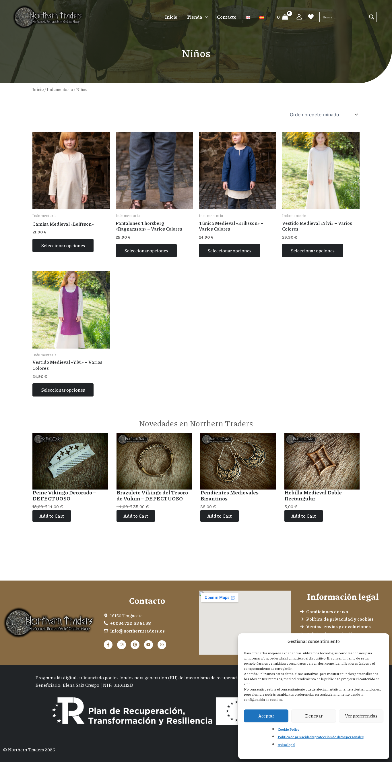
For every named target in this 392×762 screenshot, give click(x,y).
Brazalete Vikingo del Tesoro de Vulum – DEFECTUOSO (152, 495)
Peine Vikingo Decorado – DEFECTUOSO (64, 495)
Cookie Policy (288, 729)
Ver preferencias (361, 716)
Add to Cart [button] (51, 515)
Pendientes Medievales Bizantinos (229, 495)
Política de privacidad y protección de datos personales (321, 736)
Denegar (314, 716)
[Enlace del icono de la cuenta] (299, 17)
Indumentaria (60, 89)
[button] (205, 16)
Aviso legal (286, 744)
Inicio (38, 89)
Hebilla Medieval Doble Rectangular (313, 495)
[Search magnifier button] (372, 17)
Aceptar (266, 716)
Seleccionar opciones (63, 245)
